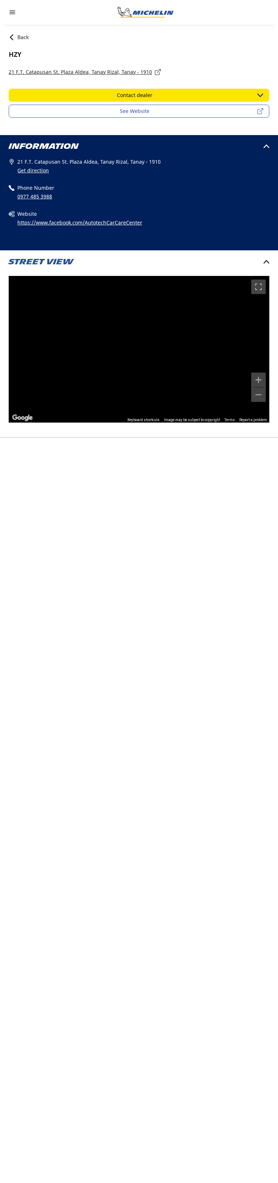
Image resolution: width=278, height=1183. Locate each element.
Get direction (33, 170)
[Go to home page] (145, 12)
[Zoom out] (258, 394)
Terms (229, 420)
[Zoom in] (258, 380)
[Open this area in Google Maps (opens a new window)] (22, 418)
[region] (139, 349)
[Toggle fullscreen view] (258, 287)
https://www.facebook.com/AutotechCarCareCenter (79, 222)
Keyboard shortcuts (143, 420)
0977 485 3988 (34, 196)
